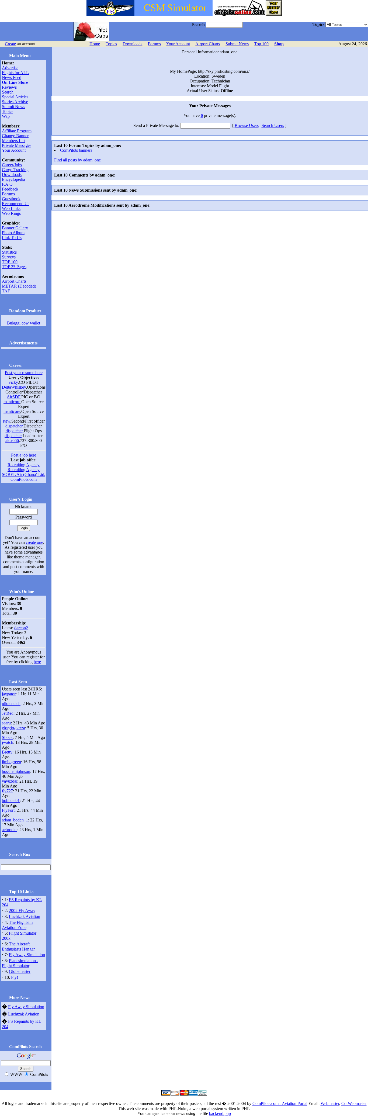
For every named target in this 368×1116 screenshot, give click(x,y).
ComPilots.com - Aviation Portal (279, 1103)
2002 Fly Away (22, 910)
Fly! (14, 977)
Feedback (10, 189)
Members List (13, 140)
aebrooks (9, 829)
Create (10, 44)
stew (6, 421)
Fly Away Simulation (27, 954)
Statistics (9, 252)
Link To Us (12, 237)
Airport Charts (207, 44)
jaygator (9, 694)
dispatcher (13, 426)
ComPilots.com (24, 479)
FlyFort (8, 810)
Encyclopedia (13, 179)
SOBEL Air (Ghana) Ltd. (23, 474)
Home (94, 44)
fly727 (7, 791)
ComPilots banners (76, 150)
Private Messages (16, 145)
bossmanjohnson (16, 771)
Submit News (237, 44)
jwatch (7, 742)
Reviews (9, 87)
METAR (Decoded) (19, 286)
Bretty (7, 752)
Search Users (273, 125)
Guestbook (11, 198)
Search (7, 92)
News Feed (11, 77)
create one (34, 542)
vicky (13, 382)
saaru (6, 723)
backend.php (220, 1113)
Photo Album (13, 232)
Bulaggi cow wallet (23, 323)
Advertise (10, 67)
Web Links (11, 208)
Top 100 (261, 44)
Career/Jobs (12, 165)
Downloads (132, 44)
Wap (6, 116)
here (37, 661)
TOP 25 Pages (14, 266)
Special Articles (15, 97)
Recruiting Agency (24, 464)
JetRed (7, 713)
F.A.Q (7, 184)
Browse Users (247, 125)
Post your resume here (24, 372)
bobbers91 (11, 800)
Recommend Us (15, 203)
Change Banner (15, 135)
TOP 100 (10, 262)
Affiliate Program (17, 131)
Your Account (178, 44)
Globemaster (19, 971)
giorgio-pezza (13, 727)
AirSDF (13, 397)
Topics (111, 44)
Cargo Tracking (15, 169)
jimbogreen (11, 761)
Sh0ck (7, 737)
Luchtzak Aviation (24, 916)
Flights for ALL (15, 72)
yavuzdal (9, 781)
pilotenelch (11, 703)
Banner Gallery (15, 228)
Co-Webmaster (354, 1103)
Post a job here (23, 455)
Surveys (9, 257)
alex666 (12, 440)
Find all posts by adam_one (77, 160)
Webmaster (330, 1103)
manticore (12, 401)
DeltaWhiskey (14, 387)
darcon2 (21, 628)
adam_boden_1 (15, 820)
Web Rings (11, 213)
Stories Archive (15, 101)
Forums (154, 44)
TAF (6, 291)
